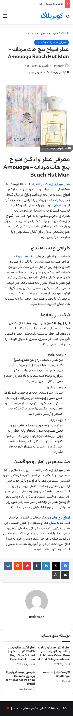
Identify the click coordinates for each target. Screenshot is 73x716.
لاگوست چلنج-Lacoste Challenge (56, 674)
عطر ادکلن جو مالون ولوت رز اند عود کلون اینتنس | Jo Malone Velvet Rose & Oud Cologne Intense (54, 653)
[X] (56, 566)
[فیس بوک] (65, 566)
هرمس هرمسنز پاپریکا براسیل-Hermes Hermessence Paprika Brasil (20, 678)
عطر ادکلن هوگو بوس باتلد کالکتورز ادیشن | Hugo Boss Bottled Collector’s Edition (21, 653)
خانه (63, 34)
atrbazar (59, 66)
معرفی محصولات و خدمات (43, 34)
